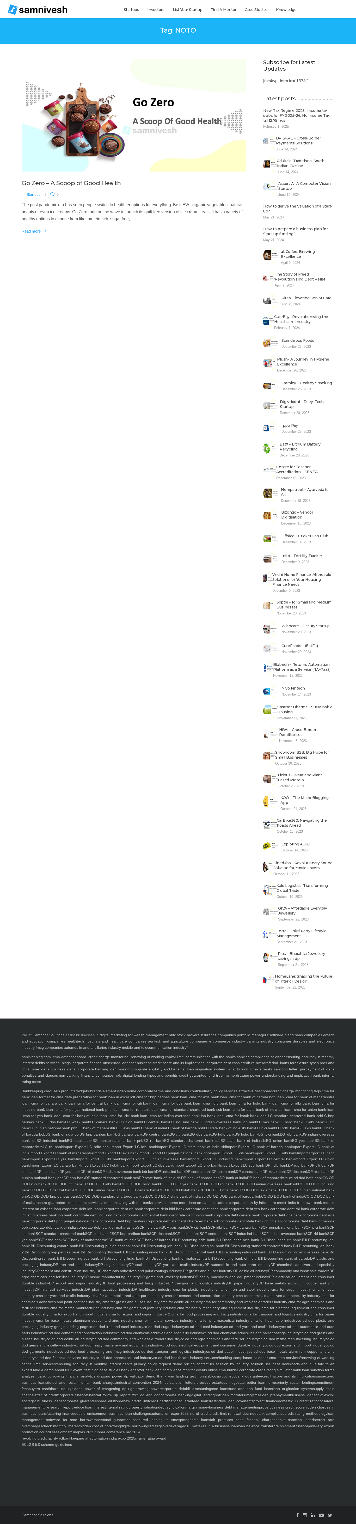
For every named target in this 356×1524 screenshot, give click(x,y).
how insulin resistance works (224, 1473)
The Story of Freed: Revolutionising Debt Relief (300, 277)
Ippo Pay (289, 425)
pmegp (186, 1420)
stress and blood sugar (317, 1473)
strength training (294, 1467)
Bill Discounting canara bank (54, 1246)
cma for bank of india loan (85, 1116)
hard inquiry (61, 1389)
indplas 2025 (83, 1432)
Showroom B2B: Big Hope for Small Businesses (302, 755)
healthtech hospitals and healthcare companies (106, 1041)
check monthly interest (61, 1426)
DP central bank (198, 1171)
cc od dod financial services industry (65, 1358)
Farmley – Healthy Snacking (306, 383)
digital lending (203, 1395)
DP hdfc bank (276, 1165)
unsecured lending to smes (155, 1420)
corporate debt (219, 1063)
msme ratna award (150, 1438)
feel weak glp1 (52, 1467)
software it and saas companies (295, 1035)
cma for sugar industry (290, 1289)
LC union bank (129, 1122)
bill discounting (198, 1389)
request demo (169, 1364)
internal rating (117, 1407)
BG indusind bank (51, 1140)
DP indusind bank (170, 1171)
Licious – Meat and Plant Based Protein (300, 777)
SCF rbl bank (316, 1234)
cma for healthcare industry (273, 1320)
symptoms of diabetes (313, 1454)
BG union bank (279, 1140)
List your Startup (187, 9)
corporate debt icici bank (82, 1209)
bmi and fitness (116, 1461)
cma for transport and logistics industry (276, 1314)
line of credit (199, 1413)
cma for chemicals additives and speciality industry (278, 1296)
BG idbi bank (291, 1134)
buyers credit (40, 1389)
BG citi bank (180, 1134)
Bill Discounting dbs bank (101, 1252)
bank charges (263, 1420)
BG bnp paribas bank (97, 1134)
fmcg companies (49, 1047)
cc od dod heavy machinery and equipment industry (118, 1345)
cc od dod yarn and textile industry (253, 1327)
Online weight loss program (127, 1467)
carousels (51, 1091)
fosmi (68, 1432)
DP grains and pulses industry (207, 1271)
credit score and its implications (178, 1063)
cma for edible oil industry (181, 1302)
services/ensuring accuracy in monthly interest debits (86, 1364)
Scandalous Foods (297, 340)
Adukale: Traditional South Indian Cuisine (300, 163)
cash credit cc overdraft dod (255, 1063)
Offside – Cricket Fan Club (304, 536)
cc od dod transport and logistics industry (171, 1351)
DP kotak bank (274, 1171)
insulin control (232, 1454)
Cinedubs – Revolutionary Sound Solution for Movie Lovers (303, 865)
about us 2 (63, 1370)
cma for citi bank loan (141, 1103)
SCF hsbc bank (50, 1240)
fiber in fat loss (309, 1467)
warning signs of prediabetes (34, 1485)
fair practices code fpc (230, 1420)
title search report (58, 1407)
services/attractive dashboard (247, 1091)
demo (149, 1376)
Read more (31, 231)
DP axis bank (318, 1171)
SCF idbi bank (219, 1227)
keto (115, 1454)
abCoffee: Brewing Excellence (298, 254)
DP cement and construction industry (65, 1271)
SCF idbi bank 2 (98, 1234)
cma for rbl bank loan (140, 1109)
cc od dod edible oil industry (69, 1339)
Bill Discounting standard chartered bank (258, 1246)
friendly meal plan (154, 1473)
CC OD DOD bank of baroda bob (233, 1196)
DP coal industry (143, 1265)
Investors (155, 9)
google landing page (70, 1327)
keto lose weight (279, 1454)
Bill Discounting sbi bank (203, 1246)
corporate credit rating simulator (265, 1370)
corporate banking (92, 1069)
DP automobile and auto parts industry (237, 1265)
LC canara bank (103, 1122)
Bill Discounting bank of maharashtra (175, 1258)
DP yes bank (69, 1171)
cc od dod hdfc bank (305, 1178)
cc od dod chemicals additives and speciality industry (159, 1333)
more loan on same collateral (203, 1202)
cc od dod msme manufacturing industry (292, 1339)
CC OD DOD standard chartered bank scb (113, 1196)
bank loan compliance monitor (169, 1370)
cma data (60, 1057)
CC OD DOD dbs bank (218, 1190)
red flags (155, 1426)
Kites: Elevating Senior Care (306, 298)
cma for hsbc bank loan (258, 1103)
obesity (61, 1461)
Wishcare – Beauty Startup (305, 626)
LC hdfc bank (287, 1128)
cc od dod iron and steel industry (116, 1327)
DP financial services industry (60, 1289)
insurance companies (218, 1035)
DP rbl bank (90, 1171)
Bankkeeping (32, 1091)
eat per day (175, 1467)
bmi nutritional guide (88, 1461)
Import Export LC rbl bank (98, 1159)
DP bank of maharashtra (267, 1178)
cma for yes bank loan (42, 1116)
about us (308, 1364)
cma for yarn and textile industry (62, 1296)
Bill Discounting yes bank (77, 1258)
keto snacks (104, 1461)
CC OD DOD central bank (51, 1190)
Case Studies (256, 9)
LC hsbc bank (290, 1122)
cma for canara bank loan (53, 1103)
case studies (109, 1370)
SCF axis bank (174, 1227)
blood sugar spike (171, 1454)
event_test (81, 1370)
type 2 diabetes (138, 1454)
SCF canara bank (246, 1227)
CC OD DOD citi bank (64, 1184)
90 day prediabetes (99, 1473)
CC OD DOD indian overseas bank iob (266, 1184)
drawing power (148, 1389)
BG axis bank (309, 1128)
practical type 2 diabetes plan (176, 1473)
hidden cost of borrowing (100, 1426)
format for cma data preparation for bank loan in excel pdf (86, 1097)
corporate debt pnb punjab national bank (64, 1221)
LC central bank (155, 1122)
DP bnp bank (74, 1178)
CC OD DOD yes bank (179, 1184)
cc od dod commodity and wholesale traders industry (136, 1339)
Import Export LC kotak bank (104, 1165)
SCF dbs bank (161, 1234)
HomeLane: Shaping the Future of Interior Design (303, 979)
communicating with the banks (210, 1057)
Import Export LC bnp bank (196, 1165)
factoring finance (61, 1413)
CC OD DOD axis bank (257, 1190)
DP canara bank (249, 1171)
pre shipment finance (291, 1426)
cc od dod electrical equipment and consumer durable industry (213, 1345)
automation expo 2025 (170, 1413)
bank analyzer (132, 1370)
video (121, 1091)
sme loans (40, 1069)
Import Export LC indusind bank (215, 1159)
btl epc (229, 1376)
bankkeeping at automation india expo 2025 (99, 1438)
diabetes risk (185, 1454)
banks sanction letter (294, 1420)
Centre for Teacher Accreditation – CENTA (296, 469)
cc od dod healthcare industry (178, 1358)
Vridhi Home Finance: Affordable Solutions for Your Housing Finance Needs (301, 579)
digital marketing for (116, 1035)
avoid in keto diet (131, 1461)
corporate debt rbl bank (289, 1209)
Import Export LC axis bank (115, 1153)
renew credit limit (134, 1401)
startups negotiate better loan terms (245, 1382)
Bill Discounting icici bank (161, 1246)
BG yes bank (303, 1140)
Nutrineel (26, 1454)
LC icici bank (265, 1128)
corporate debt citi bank (123, 1209)
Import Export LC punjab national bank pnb (174, 1153)
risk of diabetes (72, 1461)
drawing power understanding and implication (274, 1075)
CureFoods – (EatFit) (299, 645)
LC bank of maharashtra (97, 1128)
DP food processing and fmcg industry (134, 1283)
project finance (265, 1401)
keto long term (124, 1454)
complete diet (146, 1467)
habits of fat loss (67, 1467)
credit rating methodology (306, 1413)
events (201, 1370)
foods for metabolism (213, 1467)
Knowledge (286, 9)
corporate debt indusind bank (96, 1215)
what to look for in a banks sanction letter (262, 1069)
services (52, 1063)
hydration (55, 1454)
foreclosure (204, 1382)
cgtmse (255, 1395)
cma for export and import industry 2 (139, 1314)
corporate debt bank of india (52, 1227)
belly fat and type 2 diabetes (274, 1473)
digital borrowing (134, 1426)
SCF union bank (186, 1234)
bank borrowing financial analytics (65, 1376)
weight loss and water (85, 1467)
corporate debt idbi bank (163, 1209)
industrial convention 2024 (138, 1382)
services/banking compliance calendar (235, 1358)
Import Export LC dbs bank (151, 1165)
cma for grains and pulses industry (130, 1302)
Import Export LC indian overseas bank (154, 1159)
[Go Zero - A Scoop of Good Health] (134, 115)
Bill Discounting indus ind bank (240, 1252)
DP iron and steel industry (75, 1265)
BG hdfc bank (223, 1134)
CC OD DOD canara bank (136, 1190)
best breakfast (265, 1467)
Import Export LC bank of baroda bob (258, 1147)
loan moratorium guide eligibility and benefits (146, 1069)
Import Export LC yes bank (53, 1159)
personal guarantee (114, 1420)
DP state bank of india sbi (160, 1178)
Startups (131, 9)
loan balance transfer (255, 1426)
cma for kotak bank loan (246, 1116)
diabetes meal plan (43, 1479)
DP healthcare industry (151, 1289)
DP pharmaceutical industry (108, 1289)
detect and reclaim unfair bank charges (81, 1382)
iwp (221, 1376)
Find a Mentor (223, 9)
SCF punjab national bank (281, 1227)
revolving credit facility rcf (42, 1438)
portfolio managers (252, 1035)
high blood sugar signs (62, 1473)
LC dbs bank (54, 1122)
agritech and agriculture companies (178, 1041)
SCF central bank (214, 1234)
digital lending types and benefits (150, 1075)
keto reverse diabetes (261, 1454)
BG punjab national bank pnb (118, 1140)
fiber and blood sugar (296, 1473)
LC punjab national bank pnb (53, 1128)
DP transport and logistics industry (197, 1283)
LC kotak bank (77, 1122)
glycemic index (279, 1467)
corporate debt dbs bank (280, 1215)
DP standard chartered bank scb (112, 1178)
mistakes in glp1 (37, 1467)
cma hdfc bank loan (219, 1103)
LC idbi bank (313, 1122)
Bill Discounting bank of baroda (283, 1258)
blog (94, 1370)
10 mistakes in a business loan (212, 1426)
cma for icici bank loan (128, 1116)
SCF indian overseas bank (283, 1234)
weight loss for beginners (119, 1473)
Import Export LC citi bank (231, 1153)
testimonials (198, 1376)
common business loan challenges (122, 1413)
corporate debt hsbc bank (206, 1209)
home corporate (139, 1091)
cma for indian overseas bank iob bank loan (187, 1116)
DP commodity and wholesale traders (298, 1271)
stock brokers (188, 1035)
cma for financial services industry (163, 1320)
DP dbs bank (297, 1171)
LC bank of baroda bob (185, 1128)
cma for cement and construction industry (199, 1296)
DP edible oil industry (250, 1271)
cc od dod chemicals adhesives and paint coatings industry (251, 1333)
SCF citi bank (197, 1227)
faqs (317, 1091)
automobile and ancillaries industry (92, 1047)
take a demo (43, 1370)
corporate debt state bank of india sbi (250, 1221)
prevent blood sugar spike (249, 1473)
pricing (188, 1364)
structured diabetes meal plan (65, 1479)
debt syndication (171, 1407)
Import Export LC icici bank (134, 1147)
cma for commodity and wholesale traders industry (245, 1302)
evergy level (198, 1454)
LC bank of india (152, 1128)
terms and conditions (171, 1091)
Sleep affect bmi (43, 1454)
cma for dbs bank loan (181, 1103)
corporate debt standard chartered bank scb (182, 1221)
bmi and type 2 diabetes (214, 1454)
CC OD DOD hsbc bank (140, 1184)
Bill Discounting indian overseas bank (297, 1252)
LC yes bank (268, 1122)
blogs (66, 1063)
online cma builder (222, 1370)
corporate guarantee (80, 1401)
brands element (102, 1091)
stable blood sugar (161, 1467)
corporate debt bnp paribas (122, 1221)
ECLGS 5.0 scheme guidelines (47, 1444)
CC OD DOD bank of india (282, 1196)
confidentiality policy (206, 1091)
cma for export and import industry (78, 1314)
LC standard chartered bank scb (295, 1116)
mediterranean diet (250, 1467)
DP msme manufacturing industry (112, 1277)
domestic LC (288, 1401)
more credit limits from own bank (294, 1202)
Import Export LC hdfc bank (86, 1147)
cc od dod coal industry (204, 1327)
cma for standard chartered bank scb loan (195, 1109)
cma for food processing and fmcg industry (206, 1314)
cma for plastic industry (192, 1289)
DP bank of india (233, 1178)
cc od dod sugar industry (164, 1327)
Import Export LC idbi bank (275, 1153)
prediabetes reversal (110, 1479)
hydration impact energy (70, 1454)
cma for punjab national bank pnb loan (87, 1109)
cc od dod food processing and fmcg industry (97, 1351)
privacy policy (144, 1364)
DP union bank (224, 1171)
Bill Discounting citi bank (280, 1240)
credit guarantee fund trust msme (207, 1075)
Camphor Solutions (48, 1035)
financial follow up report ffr (111, 1395)
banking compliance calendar (261, 1057)
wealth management (151, 1035)
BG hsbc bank (246, 1134)
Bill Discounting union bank (144, 1252)
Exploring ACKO (295, 844)
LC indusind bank (184, 1122)
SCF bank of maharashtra (84, 1240)
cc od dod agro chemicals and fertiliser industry (219, 1339)
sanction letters (183, 1382)
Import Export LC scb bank (241, 1165)
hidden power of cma (90, 1389)
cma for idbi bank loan (300, 1103)
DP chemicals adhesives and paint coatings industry (138, 1271)
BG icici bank (269, 1134)
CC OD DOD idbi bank (101, 1184)
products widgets (74, 1091)
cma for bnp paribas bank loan (161, 1097)
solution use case (264, 1364)
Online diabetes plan (105, 1467)
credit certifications (164, 1401)
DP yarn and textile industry (180, 1265)
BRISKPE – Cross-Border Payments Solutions (298, 140)
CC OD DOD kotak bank (178, 1190)
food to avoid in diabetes (191, 1467)
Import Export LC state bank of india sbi (191, 1147)
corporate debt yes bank (248, 1209)
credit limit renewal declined (233, 1413)
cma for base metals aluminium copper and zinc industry (84, 1320)
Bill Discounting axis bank (237, 1240)
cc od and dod (148, 1395)
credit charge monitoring (108, 1057)
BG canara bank (129, 1134)
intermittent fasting (81, 1473)
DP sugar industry (113, 1265)
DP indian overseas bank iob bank (128, 1171)
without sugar (96, 1454)
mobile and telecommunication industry (154, 1047)
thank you (164, 1376)
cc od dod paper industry (227, 1351)
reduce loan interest (89, 1407)
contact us (204, 1364)
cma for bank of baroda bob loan (256, 1097)
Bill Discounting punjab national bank (109, 1246)
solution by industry (231, 1364)
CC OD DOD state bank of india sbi (177, 1196)
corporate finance (87, 1063)
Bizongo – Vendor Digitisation (297, 515)
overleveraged (174, 1426)
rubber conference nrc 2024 (117, 1432)
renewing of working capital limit (157, 1057)
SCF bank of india (121, 1240)
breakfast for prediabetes (41, 1473)
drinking (86, 1454)
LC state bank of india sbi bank (229, 1128)
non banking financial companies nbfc (90, 1075)
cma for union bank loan (313, 1109)
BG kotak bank (80, 1140)
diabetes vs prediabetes (200, 1473)
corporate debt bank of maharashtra (106, 1227)
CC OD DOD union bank (94, 1190)
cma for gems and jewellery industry (145, 1308)
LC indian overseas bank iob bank (228, 1122)
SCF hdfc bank (149, 1227)
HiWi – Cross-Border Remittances (297, 732)
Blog (33, 1454)
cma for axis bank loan (208, 1097)
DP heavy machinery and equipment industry (231, 1277)
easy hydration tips (154, 1454)
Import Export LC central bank (268, 1159)
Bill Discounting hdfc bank (193, 1240)
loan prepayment (275, 1395)
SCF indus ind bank (245, 1234)
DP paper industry (243, 1283)
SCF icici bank (315, 1227)
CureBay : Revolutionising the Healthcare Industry (301, 319)
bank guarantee (248, 1376)
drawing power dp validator (119, 1376)
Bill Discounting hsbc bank (121, 1258)
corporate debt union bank (190, 1215)
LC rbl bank (53, 1147)
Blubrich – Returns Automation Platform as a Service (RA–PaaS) (301, 667)
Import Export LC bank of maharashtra (61, 1153)
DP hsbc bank (47, 1171)
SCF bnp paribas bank (130, 1234)
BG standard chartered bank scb (192, 1140)
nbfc (172, 1035)
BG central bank (156, 1134)
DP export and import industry (75, 1283)
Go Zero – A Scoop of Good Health (71, 183)
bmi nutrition (245, 1454)
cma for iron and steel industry (241, 1289)
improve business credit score (280, 1407)
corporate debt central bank (144, 1215)
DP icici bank (299, 1165)
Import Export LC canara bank (55, 1165)
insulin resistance (295, 1454)
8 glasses (108, 1454)
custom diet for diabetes (89, 1479)
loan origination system (206, 1069)
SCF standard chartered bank (60, 1234)
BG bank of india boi (62, 1134)
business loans (62, 1069)
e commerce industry (227, 1041)
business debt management (232, 1407)
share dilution (108, 1401)
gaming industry (260, 1041)
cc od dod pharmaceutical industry (124, 1358)
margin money (197, 1407)
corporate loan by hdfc (247, 1202)
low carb (25, 1467)
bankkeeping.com (36, 1057)
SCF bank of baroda (154, 1240)
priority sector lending (295, 1382)
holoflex (321, 1395)
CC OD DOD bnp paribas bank (53, 1196)
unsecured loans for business (127, 1063)
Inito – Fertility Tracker (301, 555)
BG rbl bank (153, 1140)
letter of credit (46, 1395)
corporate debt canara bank (236, 1215)
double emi (83, 1413)
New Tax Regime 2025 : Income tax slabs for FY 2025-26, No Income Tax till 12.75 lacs (296, 115)
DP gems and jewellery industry (166, 1277)
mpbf (165, 1382)
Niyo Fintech (293, 688)
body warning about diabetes (44, 1461)
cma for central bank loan (99, 1103)
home (172, 1202)
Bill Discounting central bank (191, 1252)
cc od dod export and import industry (295, 1345)
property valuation (143, 1407)
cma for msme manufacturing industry (81, 1308)
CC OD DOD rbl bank (216, 1184)
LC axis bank (128, 1128)
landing (181, 1376)
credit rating (309, 1401)
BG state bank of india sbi (243, 1140)
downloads (290, 1364)
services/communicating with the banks (120, 1202)
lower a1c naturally (232, 1467)
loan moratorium (236, 1395)
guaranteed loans (195, 1401)
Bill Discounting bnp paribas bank (52, 1252)
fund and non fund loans (251, 1389)
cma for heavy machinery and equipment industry (218, 1308)
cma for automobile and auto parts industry (127, 1296)
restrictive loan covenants (231, 1401)
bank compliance (270, 1413)
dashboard (77, 1057)
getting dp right (122, 1389)
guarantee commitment (67, 1202)
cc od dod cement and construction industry (80, 1333)
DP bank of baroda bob (200, 1178)
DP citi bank (319, 1165)
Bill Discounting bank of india (231, 1258)
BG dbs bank (201, 1134)
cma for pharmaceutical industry (221, 1320)
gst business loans (47, 1401)
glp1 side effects (139, 1473)
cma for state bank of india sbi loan (262, 1109)
